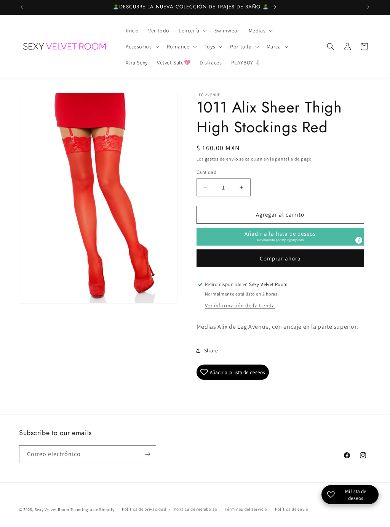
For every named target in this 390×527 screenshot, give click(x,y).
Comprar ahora (280, 258)
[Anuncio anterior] (21, 7)
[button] (192, 30)
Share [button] (211, 350)
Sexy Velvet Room (52, 509)
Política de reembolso (195, 509)
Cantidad (206, 172)
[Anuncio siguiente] (368, 7)
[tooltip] (358, 240)
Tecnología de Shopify (92, 509)
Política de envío (291, 509)
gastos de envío (221, 159)
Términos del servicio (246, 509)
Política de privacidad (144, 509)
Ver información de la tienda (240, 305)
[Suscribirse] (147, 454)
